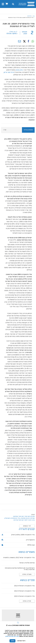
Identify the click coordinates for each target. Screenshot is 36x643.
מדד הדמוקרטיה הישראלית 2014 (24, 591)
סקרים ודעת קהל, (29, 516)
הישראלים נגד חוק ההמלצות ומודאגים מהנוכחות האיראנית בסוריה (20, 568)
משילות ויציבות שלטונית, (27, 518)
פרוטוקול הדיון (30, 540)
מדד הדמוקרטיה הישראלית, (12, 518)
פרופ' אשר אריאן (9, 72)
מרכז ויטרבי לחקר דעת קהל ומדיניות (24, 520)
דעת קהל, (21, 516)
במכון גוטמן (19, 70)
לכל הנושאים (27, 526)
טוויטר (24, 41)
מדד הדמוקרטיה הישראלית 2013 (24, 586)
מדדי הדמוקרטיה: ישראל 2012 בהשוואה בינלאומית (19, 557)
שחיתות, (15, 516)
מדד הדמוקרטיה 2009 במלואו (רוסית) (23, 534)
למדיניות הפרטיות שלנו (12, 636)
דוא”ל (19, 41)
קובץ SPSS (31, 545)
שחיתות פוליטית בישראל (27, 563)
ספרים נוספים (27, 601)
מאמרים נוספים (26, 574)
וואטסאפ (33, 41)
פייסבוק (28, 41)
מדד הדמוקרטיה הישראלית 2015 (24, 596)
